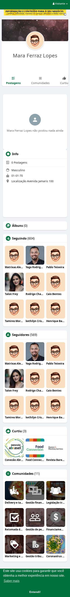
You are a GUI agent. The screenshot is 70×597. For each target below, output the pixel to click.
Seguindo (19, 238)
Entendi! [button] (35, 591)
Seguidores (20, 334)
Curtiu (17, 431)
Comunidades (22, 473)
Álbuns (17, 225)
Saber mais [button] (11, 581)
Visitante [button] (60, 3)
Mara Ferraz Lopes (35, 55)
